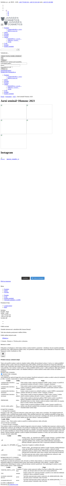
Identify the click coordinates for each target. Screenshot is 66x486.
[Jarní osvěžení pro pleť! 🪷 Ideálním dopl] (17, 248)
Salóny (6, 32)
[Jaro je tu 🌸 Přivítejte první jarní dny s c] (49, 266)
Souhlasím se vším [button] (16, 351)
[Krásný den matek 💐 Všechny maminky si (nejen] (49, 172)
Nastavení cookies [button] (6, 351)
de (8, 13)
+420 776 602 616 (24, 2)
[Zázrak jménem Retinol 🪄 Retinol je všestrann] (17, 172)
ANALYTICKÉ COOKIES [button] (8, 423)
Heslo (2, 65)
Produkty (6, 28)
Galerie (6, 37)
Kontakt (6, 45)
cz (6, 10)
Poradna (6, 35)
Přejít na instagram (6, 281)
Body (12, 31)
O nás (5, 43)
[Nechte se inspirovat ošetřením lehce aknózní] (49, 191)
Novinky (6, 34)
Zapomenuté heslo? (6, 70)
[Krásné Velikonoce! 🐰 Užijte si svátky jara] (17, 229)
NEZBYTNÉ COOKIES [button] (8, 372)
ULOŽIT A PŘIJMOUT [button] (7, 483)
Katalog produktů (9, 46)
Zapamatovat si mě (6, 67)
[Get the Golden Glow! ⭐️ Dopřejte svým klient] (49, 248)
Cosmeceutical (15, 29)
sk (8, 12)
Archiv (9, 42)
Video (13, 40)
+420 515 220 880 (48, 2)
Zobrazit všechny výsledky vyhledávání (11, 56)
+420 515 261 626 (34, 2)
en (8, 15)
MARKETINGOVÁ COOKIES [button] (10, 457)
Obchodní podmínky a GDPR (12, 300)
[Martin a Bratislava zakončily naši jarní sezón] (49, 229)
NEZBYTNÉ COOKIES (10, 374)
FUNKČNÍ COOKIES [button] (7, 409)
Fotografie (15, 38)
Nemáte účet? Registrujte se (8, 72)
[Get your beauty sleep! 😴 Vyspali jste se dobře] (49, 210)
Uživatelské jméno (6, 63)
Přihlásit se (5, 338)
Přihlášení (3, 60)
